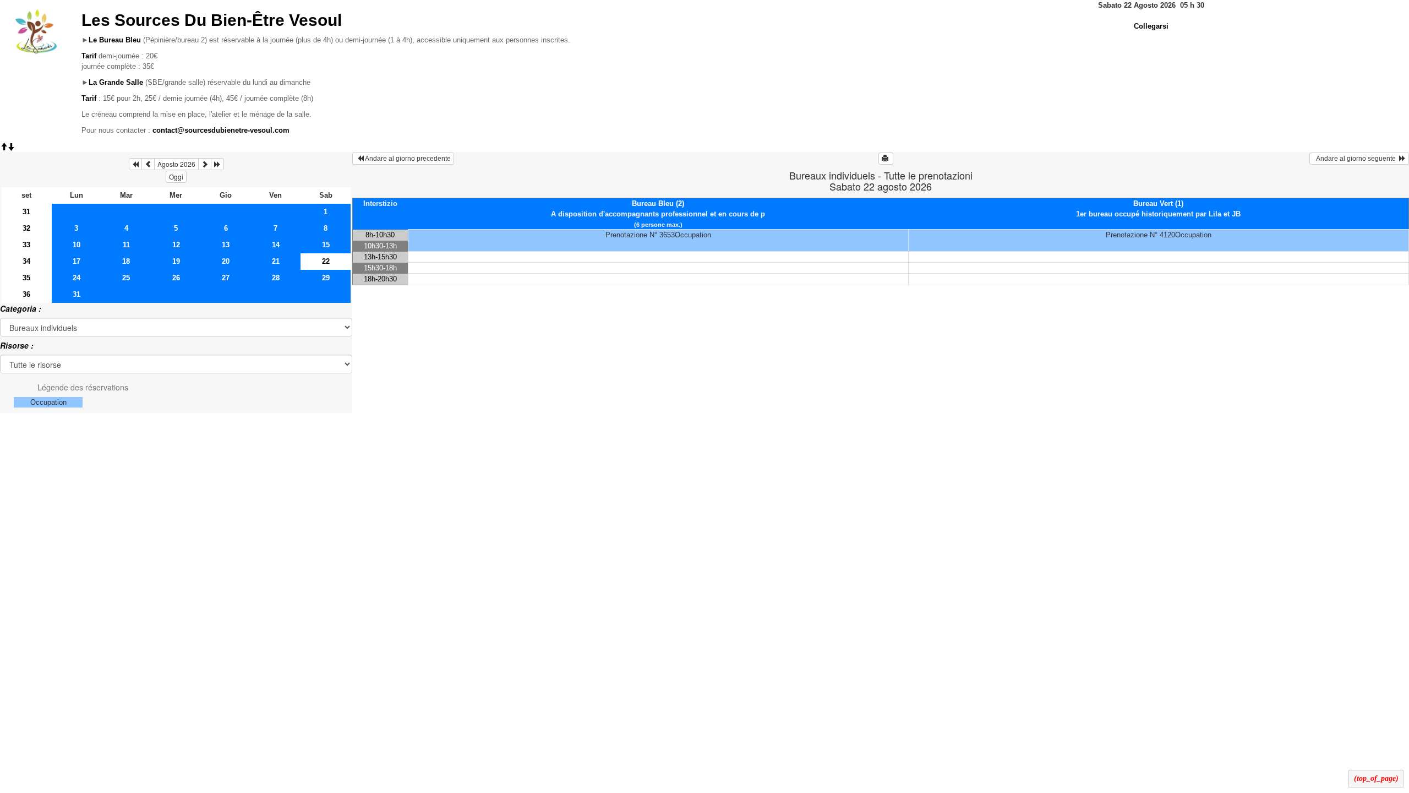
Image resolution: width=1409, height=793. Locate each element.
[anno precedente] (135, 164)
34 (26, 261)
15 (326, 245)
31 (26, 212)
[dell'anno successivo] (217, 164)
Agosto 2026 (176, 164)
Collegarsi (1151, 26)
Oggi (176, 176)
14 (276, 245)
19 (176, 261)
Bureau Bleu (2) (658, 203)
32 (26, 228)
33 (26, 245)
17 (76, 261)
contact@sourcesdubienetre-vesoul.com (221, 130)
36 (26, 294)
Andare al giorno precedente (407, 158)
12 (176, 245)
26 (176, 278)
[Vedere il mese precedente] (148, 164)
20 (226, 261)
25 (126, 278)
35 (26, 278)
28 (276, 278)
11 (126, 245)
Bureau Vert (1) (1158, 203)
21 (276, 261)
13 (226, 245)
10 (76, 245)
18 (126, 261)
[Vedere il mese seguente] (204, 164)
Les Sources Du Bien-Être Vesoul (211, 20)
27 (226, 278)
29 (326, 278)
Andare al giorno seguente (1356, 158)
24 (76, 278)
